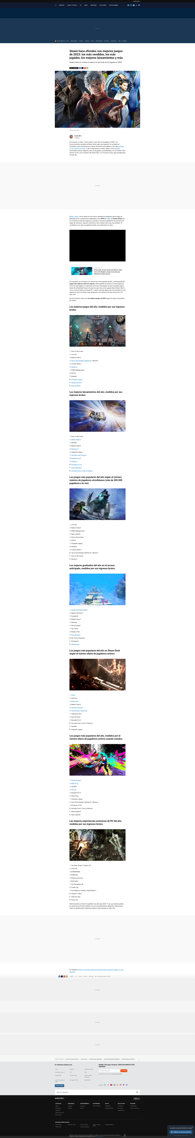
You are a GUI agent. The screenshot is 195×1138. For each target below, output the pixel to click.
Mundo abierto (74, 41)
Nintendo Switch (89, 1069)
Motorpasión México (109, 1124)
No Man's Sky (73, 1075)
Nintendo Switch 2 (60, 1072)
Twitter (136, 5)
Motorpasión (108, 1106)
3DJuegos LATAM (71, 1124)
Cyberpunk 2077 (76, 382)
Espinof (82, 1108)
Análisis (72, 1069)
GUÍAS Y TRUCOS (72, 5)
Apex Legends (75, 386)
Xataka (56, 1106)
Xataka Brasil (58, 1126)
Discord (128, 5)
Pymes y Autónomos (134, 1108)
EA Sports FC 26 (74, 1080)
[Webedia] (136, 1)
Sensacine (82, 1106)
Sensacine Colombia (84, 1126)
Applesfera (57, 1110)
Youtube (134, 5)
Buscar (137, 1092)
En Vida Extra (97, 267)
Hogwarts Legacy (76, 379)
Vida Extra (70, 1108)
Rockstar (87, 41)
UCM (119, 41)
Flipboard (139, 5)
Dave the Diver (75, 635)
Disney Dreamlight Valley (79, 610)
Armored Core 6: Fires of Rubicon (82, 471)
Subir (135, 1098)
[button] (78, 136)
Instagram (131, 5)
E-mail (87, 68)
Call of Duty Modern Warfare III (81, 361)
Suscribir (123, 1070)
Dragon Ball (58, 1075)
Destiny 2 (74, 367)
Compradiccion (121, 1110)
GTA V (73, 695)
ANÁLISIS (61, 5)
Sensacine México (84, 1124)
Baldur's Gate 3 (74, 216)
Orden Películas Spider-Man (96, 1059)
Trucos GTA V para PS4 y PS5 (72, 1059)
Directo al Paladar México (96, 1125)
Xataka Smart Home (59, 1112)
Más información (99, 1136)
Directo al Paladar (96, 1106)
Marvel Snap (75, 644)
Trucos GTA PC (84, 1059)
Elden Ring (74, 701)
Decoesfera (120, 1108)
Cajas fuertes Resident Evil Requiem (112, 1059)
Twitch (120, 1085)
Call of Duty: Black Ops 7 (60, 1080)
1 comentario (75, 68)
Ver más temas (59, 1085)
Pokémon (124, 41)
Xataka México (58, 1124)
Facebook (80, 68)
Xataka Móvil (58, 1108)
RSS (117, 1085)
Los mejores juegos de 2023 (103, 976)
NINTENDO (94, 5)
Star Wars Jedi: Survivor (78, 455)
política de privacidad (117, 1073)
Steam (91, 976)
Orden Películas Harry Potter (128, 1059)
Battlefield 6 (88, 1080)
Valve (85, 976)
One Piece (106, 41)
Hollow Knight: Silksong (88, 1076)
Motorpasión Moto (109, 1108)
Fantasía (81, 41)
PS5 (86, 1072)
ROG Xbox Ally (99, 41)
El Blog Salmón (133, 1106)
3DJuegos (70, 1106)
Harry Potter (113, 41)
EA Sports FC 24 (76, 464)
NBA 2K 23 (74, 783)
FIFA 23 (73, 790)
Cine (56, 1069)
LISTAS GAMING (113, 5)
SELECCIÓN (103, 5)
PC (80, 5)
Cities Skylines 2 (76, 468)
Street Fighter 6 (76, 439)
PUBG (108, 219)
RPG (68, 41)
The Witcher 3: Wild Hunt (79, 711)
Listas (80, 976)
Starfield (117, 148)
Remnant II (74, 449)
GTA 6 (92, 41)
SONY (86, 5)
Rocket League (76, 780)
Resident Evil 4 (76, 458)
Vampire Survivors (77, 707)
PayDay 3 (74, 461)
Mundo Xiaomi (58, 1114)
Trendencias (120, 1106)
